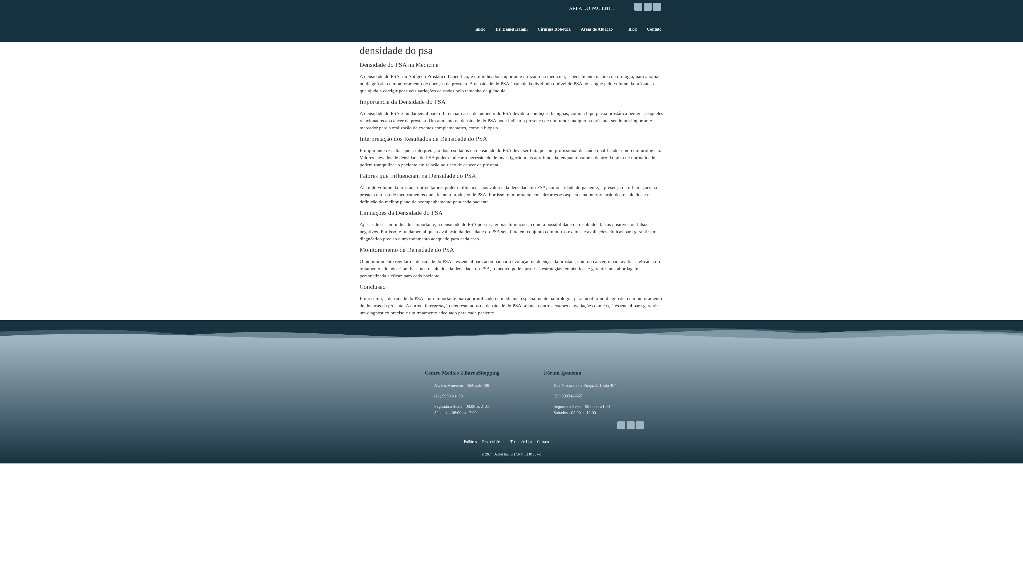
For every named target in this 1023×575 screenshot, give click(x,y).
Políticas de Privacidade (482, 442)
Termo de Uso (521, 442)
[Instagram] (638, 7)
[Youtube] (657, 7)
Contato (543, 442)
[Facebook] (648, 7)
